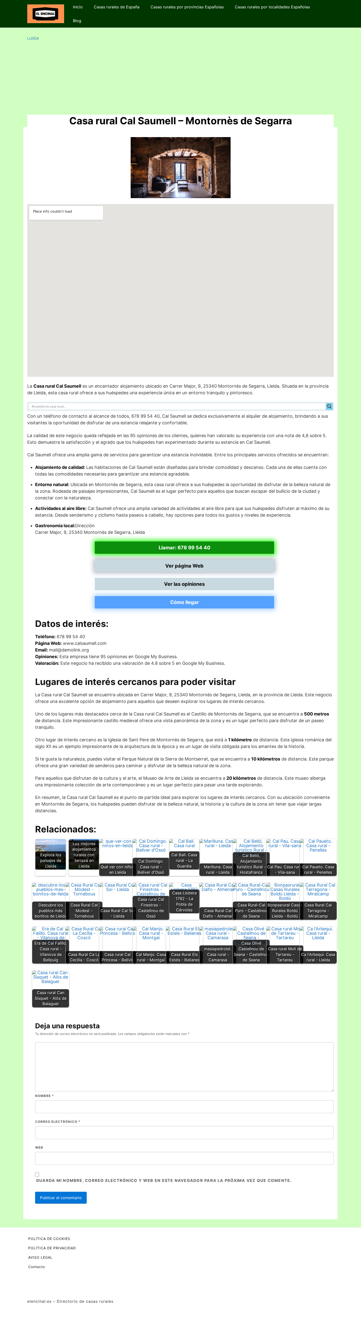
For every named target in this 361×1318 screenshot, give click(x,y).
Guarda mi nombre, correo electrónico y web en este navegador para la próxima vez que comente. (164, 1180)
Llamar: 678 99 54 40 (184, 548)
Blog (77, 20)
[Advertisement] (180, 77)
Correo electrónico (57, 1122)
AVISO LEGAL (40, 1257)
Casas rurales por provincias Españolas (187, 6)
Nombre (44, 1096)
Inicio (78, 6)
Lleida (33, 38)
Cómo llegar (184, 602)
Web (39, 1147)
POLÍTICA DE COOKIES (49, 1239)
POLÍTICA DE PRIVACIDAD (52, 1248)
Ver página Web (184, 566)
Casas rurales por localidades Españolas (272, 6)
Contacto (36, 1267)
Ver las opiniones (184, 584)
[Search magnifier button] (329, 406)
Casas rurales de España (116, 6)
